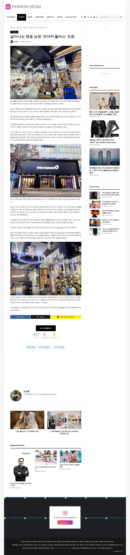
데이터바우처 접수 (71, 17)
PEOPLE (59, 17)
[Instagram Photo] (14, 507)
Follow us (65, 522)
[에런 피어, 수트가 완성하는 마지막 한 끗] (95, 223)
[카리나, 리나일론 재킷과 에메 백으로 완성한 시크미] (95, 232)
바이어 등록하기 (46, 328)
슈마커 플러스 (45, 347)
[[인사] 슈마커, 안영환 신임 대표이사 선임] (21, 465)
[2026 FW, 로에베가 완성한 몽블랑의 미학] (95, 213)
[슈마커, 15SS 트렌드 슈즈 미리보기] (46, 457)
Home (13, 27)
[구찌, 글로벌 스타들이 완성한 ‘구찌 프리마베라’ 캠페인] (95, 195)
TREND (30, 17)
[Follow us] (65, 514)
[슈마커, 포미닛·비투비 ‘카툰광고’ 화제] (70, 456)
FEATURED (11, 17)
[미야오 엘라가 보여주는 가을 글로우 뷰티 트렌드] (95, 204)
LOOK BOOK (39, 17)
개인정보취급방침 (66, 548)
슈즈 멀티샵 (59, 347)
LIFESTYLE (50, 17)
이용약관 (57, 548)
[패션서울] (23, 6)
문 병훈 (16, 41)
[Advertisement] (83, 6)
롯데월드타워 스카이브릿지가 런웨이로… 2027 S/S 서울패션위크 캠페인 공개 (104, 170)
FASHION (21, 17)
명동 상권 (31, 347)
